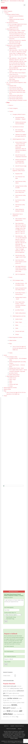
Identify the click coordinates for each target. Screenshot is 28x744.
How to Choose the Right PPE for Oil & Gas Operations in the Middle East (19, 348)
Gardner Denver (18, 319)
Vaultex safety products (20, 313)
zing (17, 716)
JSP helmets (15, 711)
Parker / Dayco (18, 322)
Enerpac (17, 334)
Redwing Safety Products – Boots (20, 298)
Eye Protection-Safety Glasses (15, 97)
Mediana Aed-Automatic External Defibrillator (20, 122)
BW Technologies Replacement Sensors (18, 24)
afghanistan (15, 693)
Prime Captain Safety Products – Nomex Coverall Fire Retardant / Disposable (20, 304)
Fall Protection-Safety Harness (16, 98)
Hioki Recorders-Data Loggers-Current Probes (20, 256)
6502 (10, 700)
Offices (13, 716)
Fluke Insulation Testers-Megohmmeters (20, 219)
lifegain (15, 714)
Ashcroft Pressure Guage (14, 43)
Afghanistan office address (10, 702)
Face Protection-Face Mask (15, 87)
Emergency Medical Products (12, 14)
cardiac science (12, 698)
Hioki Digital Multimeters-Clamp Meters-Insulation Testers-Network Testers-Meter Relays (18, 77)
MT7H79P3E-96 (13, 696)
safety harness (14, 688)
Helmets (6, 696)
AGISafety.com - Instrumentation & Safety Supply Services (12, 741)
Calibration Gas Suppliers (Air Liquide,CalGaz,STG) (20, 135)
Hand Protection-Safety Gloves (16, 95)
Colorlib (13, 742)
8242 (9, 711)
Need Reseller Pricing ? (14, 591)
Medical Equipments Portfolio (15, 337)
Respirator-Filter (12, 85)
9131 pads (9, 693)
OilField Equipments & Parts (12, 29)
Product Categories (8, 11)
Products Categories (11, 728)
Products (6, 12)
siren (20, 698)
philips (17, 708)
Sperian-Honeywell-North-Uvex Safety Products (21, 288)
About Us (6, 726)
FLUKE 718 (5, 700)
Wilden (16, 325)
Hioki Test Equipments (14, 80)
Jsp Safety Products (19, 310)
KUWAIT (13, 708)
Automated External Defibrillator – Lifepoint (20, 118)
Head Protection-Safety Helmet (16, 89)
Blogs (10, 343)
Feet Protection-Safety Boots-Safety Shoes (20, 191)
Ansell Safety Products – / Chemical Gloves (21, 293)
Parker (16, 328)
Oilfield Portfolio (12, 340)
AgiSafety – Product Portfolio (17, 726)
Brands (10, 277)
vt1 (10, 716)
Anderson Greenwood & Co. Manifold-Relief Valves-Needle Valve (20, 161)
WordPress (22, 742)
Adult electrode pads (9, 686)
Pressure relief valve (19, 331)
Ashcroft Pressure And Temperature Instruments (21, 155)
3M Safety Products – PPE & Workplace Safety (21, 284)
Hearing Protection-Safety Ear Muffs (17, 90)
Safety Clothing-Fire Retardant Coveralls (18, 100)
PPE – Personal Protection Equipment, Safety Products (19, 169)
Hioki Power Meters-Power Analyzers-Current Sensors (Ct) (20, 261)
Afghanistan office (15, 700)
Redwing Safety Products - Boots (16, 368)
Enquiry (10, 352)
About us (6, 9)
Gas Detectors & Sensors (12, 22)
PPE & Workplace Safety (18, 280)
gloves (19, 702)
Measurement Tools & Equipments (14, 45)
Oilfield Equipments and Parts (19, 316)
